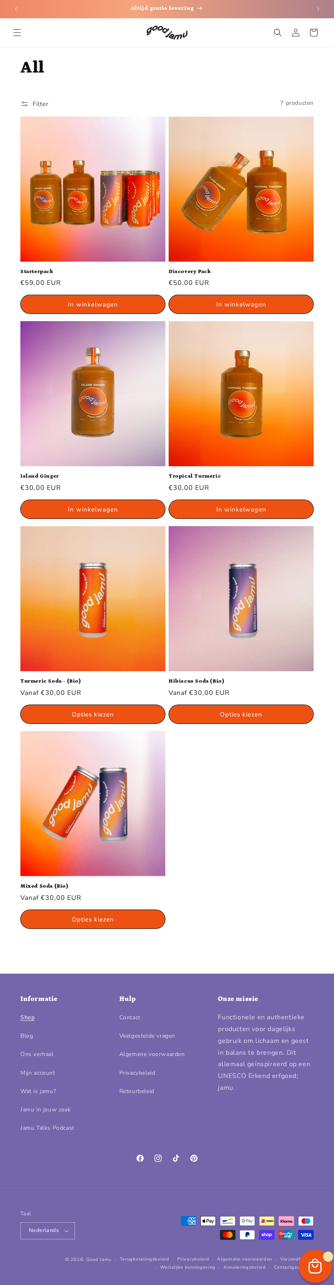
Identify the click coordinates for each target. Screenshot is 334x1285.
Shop (27, 1017)
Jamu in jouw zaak (45, 1109)
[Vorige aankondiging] (16, 9)
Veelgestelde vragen (147, 1036)
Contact (130, 1017)
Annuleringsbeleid (245, 1267)
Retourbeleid (136, 1091)
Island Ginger (39, 476)
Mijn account (37, 1073)
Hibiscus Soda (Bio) (196, 681)
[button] (17, 33)
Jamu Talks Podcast (47, 1128)
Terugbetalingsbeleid (144, 1259)
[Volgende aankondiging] (318, 9)
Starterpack (36, 272)
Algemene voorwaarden (152, 1054)
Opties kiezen (93, 714)
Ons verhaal (37, 1054)
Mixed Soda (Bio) (44, 886)
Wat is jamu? (38, 1091)
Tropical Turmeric (195, 476)
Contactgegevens (294, 1267)
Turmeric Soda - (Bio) (50, 681)
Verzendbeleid (297, 1259)
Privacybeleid (137, 1073)
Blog (26, 1036)
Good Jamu (99, 1259)
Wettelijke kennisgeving (187, 1267)
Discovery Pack (190, 272)
